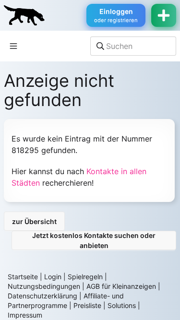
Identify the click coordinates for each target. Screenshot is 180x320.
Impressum (25, 315)
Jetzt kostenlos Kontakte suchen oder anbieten (94, 240)
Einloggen (116, 15)
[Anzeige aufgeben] (163, 15)
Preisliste (87, 305)
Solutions (122, 305)
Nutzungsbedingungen (44, 286)
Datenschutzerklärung (42, 296)
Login (52, 277)
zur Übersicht (34, 221)
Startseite (23, 277)
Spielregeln (85, 277)
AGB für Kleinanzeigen (121, 286)
